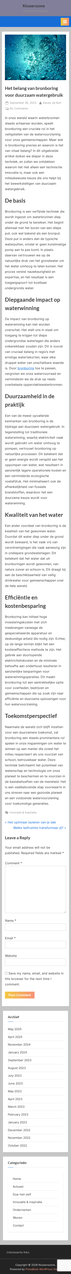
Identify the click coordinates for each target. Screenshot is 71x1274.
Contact (18, 1225)
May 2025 (14, 1029)
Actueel (18, 1186)
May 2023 (15, 1091)
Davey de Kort (52, 102)
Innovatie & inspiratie (23, 812)
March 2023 (16, 1106)
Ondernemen (22, 1210)
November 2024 (19, 1044)
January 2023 (17, 1122)
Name (10, 920)
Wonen (17, 1217)
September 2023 (20, 1060)
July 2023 (15, 1075)
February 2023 (18, 1114)
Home (17, 1179)
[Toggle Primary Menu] (65, 22)
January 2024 (17, 1052)
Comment (13, 863)
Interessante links (18, 1252)
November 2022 (19, 1138)
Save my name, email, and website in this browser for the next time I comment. (34, 978)
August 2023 (17, 1068)
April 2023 (15, 1099)
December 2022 (19, 1130)
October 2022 (17, 1145)
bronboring (26, 368)
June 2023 (15, 1083)
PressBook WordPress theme (43, 1269)
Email (10, 938)
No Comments (19, 109)
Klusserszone (34, 6)
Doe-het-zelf (22, 1194)
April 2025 (15, 1037)
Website (11, 956)
